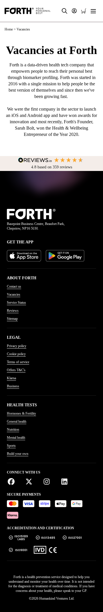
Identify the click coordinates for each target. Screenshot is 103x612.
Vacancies (13, 294)
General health (16, 421)
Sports (11, 446)
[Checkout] (83, 11)
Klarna (11, 378)
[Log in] (74, 10)
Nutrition (13, 430)
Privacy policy (16, 346)
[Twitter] (31, 481)
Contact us (14, 286)
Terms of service (18, 362)
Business (13, 386)
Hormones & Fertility (21, 413)
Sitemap (12, 319)
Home (9, 29)
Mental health (16, 438)
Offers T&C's (16, 370)
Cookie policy (16, 354)
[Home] (27, 11)
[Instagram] (49, 481)
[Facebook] (13, 481)
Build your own (17, 454)
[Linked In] (64, 481)
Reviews (13, 311)
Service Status (16, 303)
